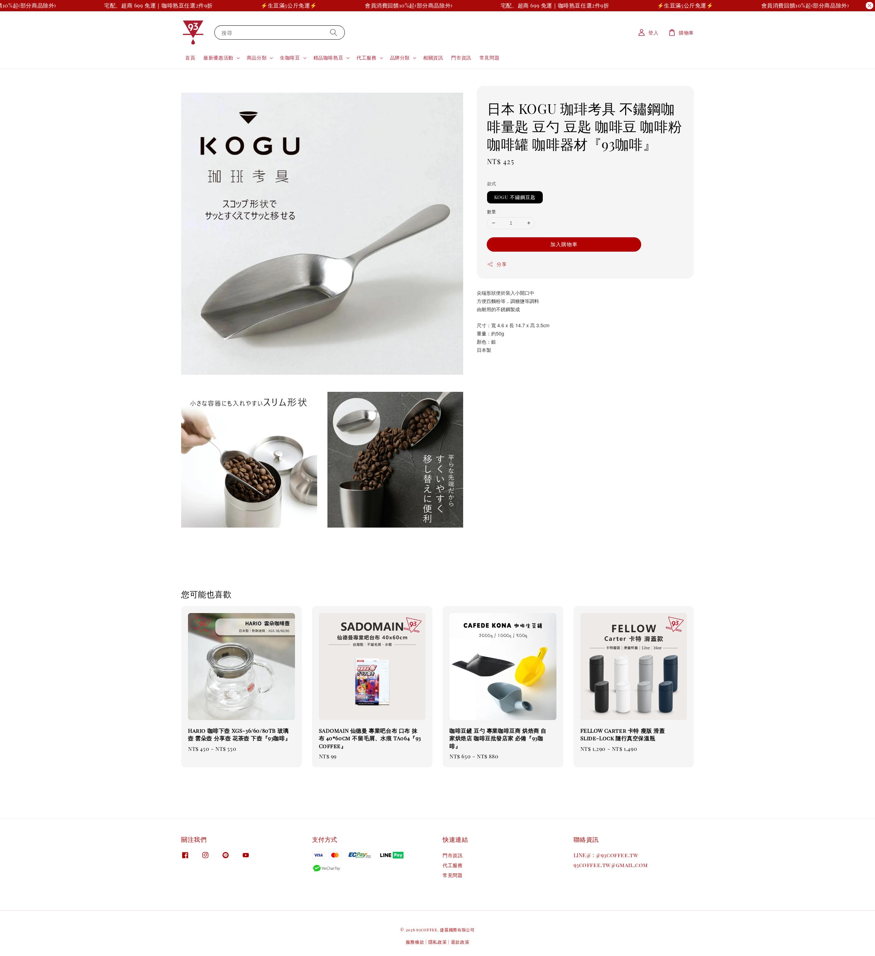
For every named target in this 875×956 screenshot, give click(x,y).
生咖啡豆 (290, 58)
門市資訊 (461, 57)
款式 (491, 183)
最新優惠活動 (218, 58)
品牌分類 (400, 58)
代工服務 (366, 58)
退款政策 (460, 942)
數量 (491, 211)
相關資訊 (433, 57)
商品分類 (257, 58)
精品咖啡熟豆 (328, 58)
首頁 (190, 57)
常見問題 (489, 57)
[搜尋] (334, 32)
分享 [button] (502, 264)
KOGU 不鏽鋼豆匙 (515, 197)
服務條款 (415, 942)
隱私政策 (437, 942)
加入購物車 (564, 244)
